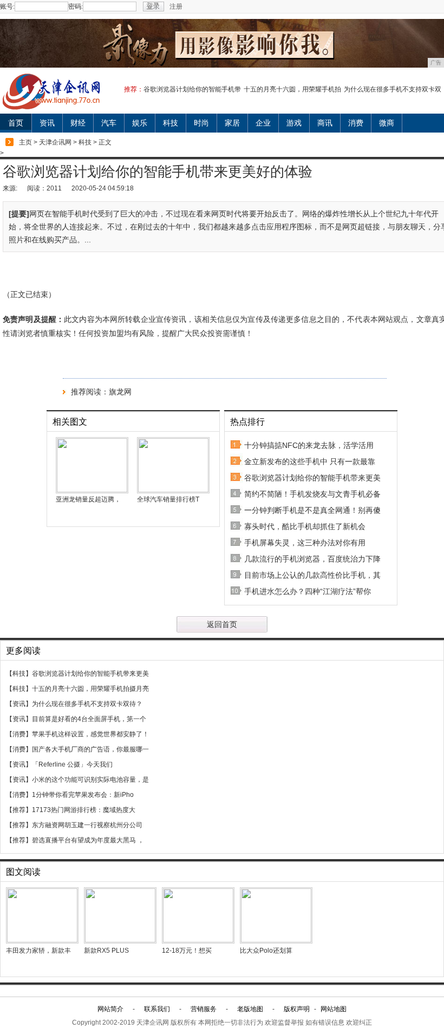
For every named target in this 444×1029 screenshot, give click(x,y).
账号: (7, 6)
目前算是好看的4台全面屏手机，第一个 (89, 719)
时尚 (201, 122)
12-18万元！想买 (187, 950)
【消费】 (19, 734)
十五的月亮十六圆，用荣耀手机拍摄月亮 (90, 688)
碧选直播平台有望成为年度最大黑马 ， (88, 840)
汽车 (108, 122)
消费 (355, 122)
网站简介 (110, 1009)
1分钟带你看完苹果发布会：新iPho (83, 795)
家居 (232, 122)
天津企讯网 (55, 142)
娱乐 (139, 122)
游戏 (294, 122)
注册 (175, 6)
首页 (15, 122)
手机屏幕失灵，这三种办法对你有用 (304, 542)
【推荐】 (19, 810)
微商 (386, 122)
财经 (78, 122)
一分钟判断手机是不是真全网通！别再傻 (312, 510)
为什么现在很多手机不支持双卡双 (392, 89)
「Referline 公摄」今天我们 (72, 764)
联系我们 (157, 1009)
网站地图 (334, 1009)
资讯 (47, 122)
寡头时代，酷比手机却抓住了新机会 (304, 526)
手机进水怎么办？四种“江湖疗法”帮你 (307, 591)
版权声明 (297, 1009)
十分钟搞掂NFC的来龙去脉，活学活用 (309, 445)
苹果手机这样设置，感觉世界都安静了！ (90, 734)
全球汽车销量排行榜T (168, 499)
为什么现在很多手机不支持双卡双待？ (87, 704)
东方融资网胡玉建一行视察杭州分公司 (87, 825)
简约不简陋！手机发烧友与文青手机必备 (312, 494)
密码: (75, 6)
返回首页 (222, 624)
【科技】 (19, 673)
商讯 (324, 122)
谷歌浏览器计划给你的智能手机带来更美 (312, 477)
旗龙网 (120, 391)
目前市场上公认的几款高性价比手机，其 (312, 575)
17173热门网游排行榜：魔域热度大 (83, 810)
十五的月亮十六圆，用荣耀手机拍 (292, 89)
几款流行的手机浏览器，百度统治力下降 (312, 559)
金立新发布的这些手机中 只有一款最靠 (309, 461)
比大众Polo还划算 (266, 950)
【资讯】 (19, 704)
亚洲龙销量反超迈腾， (88, 499)
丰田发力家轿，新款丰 (38, 950)
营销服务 (204, 1009)
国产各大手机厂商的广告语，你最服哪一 (90, 749)
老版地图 (250, 1009)
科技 (170, 122)
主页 (25, 142)
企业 (263, 122)
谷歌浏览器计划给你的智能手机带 (192, 89)
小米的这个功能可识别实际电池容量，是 (90, 779)
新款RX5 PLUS (106, 950)
